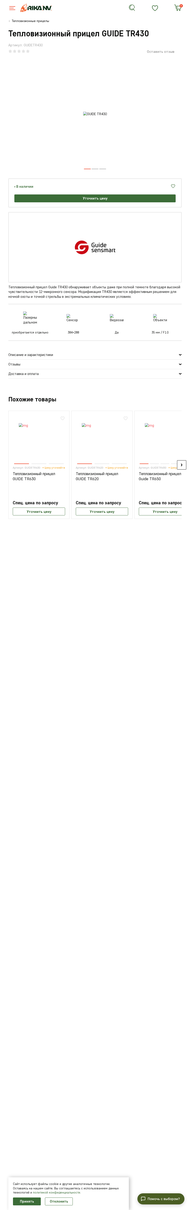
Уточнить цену (95, 198)
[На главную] (39, 7)
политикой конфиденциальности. (57, 1192)
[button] (7, 465)
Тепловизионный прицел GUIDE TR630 (34, 476)
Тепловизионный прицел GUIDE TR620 (97, 476)
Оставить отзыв (160, 51)
